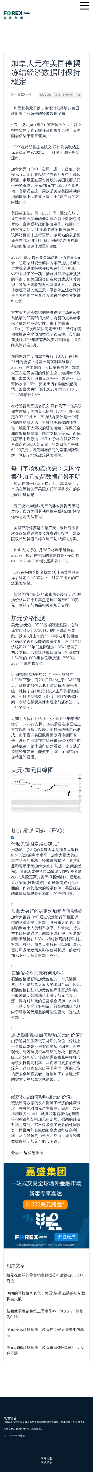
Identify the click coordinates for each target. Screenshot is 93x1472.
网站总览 (46, 1463)
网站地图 (46, 1458)
